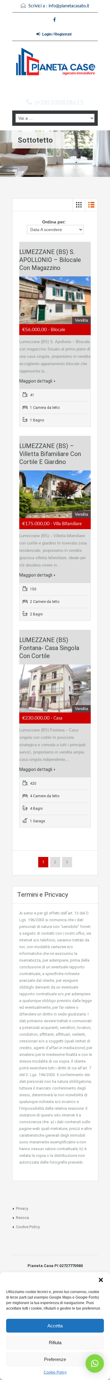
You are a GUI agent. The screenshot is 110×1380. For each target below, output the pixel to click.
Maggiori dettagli (35, 381)
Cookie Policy (55, 1372)
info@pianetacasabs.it (69, 6)
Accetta (55, 1325)
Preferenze (55, 1359)
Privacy (22, 1208)
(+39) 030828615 (59, 103)
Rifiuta (55, 1342)
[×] (95, 1363)
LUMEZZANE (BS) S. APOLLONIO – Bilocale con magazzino (50, 259)
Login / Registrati (57, 34)
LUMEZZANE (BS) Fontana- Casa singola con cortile (49, 648)
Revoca (22, 1217)
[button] (101, 1280)
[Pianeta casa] (55, 70)
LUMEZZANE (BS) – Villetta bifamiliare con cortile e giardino (50, 454)
